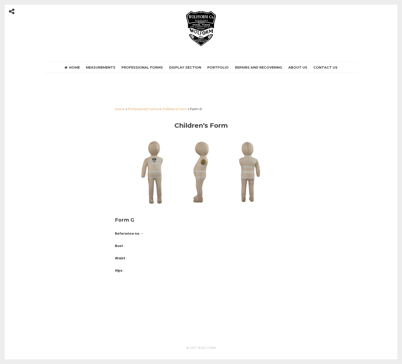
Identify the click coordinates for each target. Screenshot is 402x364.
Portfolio (218, 67)
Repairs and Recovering (258, 67)
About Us (297, 67)
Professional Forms (142, 67)
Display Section (185, 67)
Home (74, 67)
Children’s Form (174, 109)
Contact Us (325, 67)
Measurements (100, 67)
